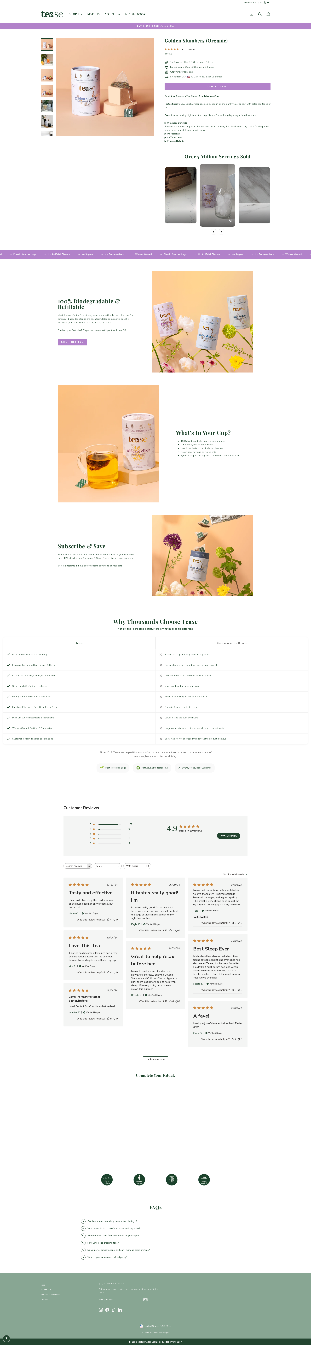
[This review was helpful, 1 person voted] (170, 930)
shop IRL (44, 1299)
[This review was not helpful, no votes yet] (114, 919)
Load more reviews (155, 1059)
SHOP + (74, 14)
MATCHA (93, 14)
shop (42, 1285)
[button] (6, 1338)
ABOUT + (111, 14)
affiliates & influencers (50, 1294)
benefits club (45, 1289)
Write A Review (228, 835)
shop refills (72, 342)
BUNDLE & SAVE (136, 14)
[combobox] (108, 866)
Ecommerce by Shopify (159, 1332)
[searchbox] (75, 865)
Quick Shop (68, 1136)
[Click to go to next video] (221, 231)
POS (144, 1332)
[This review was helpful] (108, 919)
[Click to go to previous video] (213, 231)
